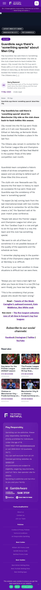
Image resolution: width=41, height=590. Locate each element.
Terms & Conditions (20, 533)
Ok (11, 587)
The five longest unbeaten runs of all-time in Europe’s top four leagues (21, 316)
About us (20, 512)
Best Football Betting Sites (20, 568)
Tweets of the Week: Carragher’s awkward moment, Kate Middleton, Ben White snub (20, 304)
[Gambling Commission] (10, 493)
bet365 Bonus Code (20, 551)
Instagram (21, 337)
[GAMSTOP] (23, 493)
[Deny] (38, 584)
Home (3, 98)
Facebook (10, 337)
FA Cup (6, 39)
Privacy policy (27, 587)
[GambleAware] (18, 488)
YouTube (20, 341)
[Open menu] (4, 3)
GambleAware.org (27, 446)
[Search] (36, 3)
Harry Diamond (13, 82)
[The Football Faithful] (15, 3)
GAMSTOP (10, 462)
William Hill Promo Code (20, 547)
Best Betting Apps (20, 572)
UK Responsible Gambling (21, 536)
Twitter (31, 337)
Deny (17, 587)
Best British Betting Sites (20, 565)
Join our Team (20, 519)
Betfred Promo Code (20, 554)
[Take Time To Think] (24, 497)
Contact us (20, 515)
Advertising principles (21, 10)
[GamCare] (10, 497)
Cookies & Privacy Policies (21, 530)
